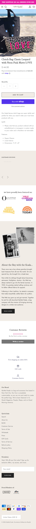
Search (4, 417)
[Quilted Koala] (18, 6)
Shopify (29, 522)
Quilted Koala (9, 522)
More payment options (18, 106)
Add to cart (18, 95)
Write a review (18, 341)
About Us (5, 420)
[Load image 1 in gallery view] (18, 33)
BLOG (4, 423)
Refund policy (6, 445)
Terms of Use (6, 429)
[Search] (6, 7)
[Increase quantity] (15, 86)
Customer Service (7, 426)
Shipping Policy (7, 448)
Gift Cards (5, 439)
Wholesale (5, 432)
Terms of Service (7, 442)
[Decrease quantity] (4, 86)
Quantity (5, 82)
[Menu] (2, 7)
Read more (8, 311)
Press (3, 435)
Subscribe (7, 475)
